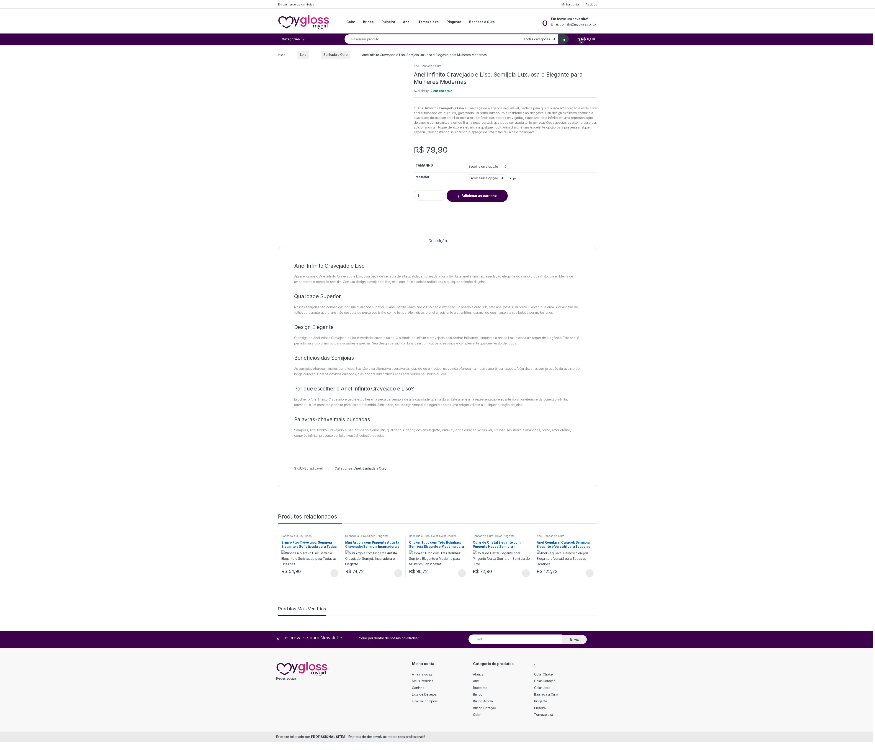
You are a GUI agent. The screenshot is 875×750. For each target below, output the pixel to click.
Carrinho (418, 688)
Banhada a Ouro (482, 22)
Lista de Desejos (424, 694)
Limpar (513, 178)
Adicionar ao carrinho (479, 196)
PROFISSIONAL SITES (328, 737)
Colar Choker (447, 536)
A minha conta (422, 674)
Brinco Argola (483, 701)
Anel (406, 22)
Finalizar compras (425, 701)
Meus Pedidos (422, 681)
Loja (303, 55)
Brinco (368, 22)
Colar (350, 22)
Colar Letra (542, 688)
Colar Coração (545, 681)
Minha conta (570, 4)
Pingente (454, 22)
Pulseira (388, 22)
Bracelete (480, 688)
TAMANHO (424, 165)
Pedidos (591, 4)
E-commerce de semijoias (296, 4)
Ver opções (332, 573)
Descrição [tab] (437, 241)
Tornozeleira (428, 22)
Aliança (478, 674)
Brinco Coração (484, 708)
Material (422, 177)
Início (282, 55)
